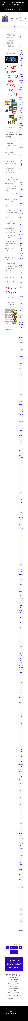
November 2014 (21, 541)
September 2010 (21, 802)
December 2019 (21, 310)
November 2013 (21, 593)
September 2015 (21, 487)
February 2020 (21, 298)
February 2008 (21, 920)
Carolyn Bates (14, 19)
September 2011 (21, 734)
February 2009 (21, 881)
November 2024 (21, 191)
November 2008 (21, 893)
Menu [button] (15, 26)
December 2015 (21, 468)
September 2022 (21, 243)
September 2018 (21, 363)
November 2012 (21, 660)
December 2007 (21, 932)
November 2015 (21, 475)
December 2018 (21, 344)
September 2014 (21, 554)
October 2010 (21, 795)
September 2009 (21, 864)
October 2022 (21, 236)
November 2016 (21, 423)
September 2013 (21, 605)
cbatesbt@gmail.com (15, 995)
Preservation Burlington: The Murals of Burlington (21, 52)
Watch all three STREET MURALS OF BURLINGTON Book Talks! (21, 73)
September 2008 (21, 907)
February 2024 (21, 215)
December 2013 (21, 586)
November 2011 (21, 722)
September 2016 (21, 430)
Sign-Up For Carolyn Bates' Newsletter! (16, 10)
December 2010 (21, 781)
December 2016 (21, 416)
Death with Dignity (21, 145)
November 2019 (21, 317)
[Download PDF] (11, 315)
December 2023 (21, 222)
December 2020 (21, 260)
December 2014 (21, 534)
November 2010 (21, 788)
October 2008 (21, 900)
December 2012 (21, 653)
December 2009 (21, 850)
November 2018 (21, 351)
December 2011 (21, 715)
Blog (11, 329)
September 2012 (21, 672)
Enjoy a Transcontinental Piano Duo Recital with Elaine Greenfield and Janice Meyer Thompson (21, 99)
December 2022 (21, 229)
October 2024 (21, 198)
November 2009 (21, 857)
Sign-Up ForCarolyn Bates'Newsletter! (14, 964)
